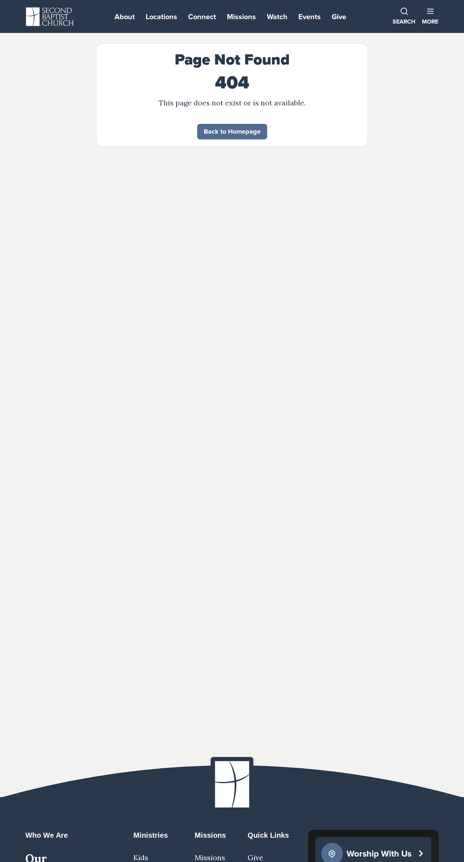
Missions (241, 16)
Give (339, 16)
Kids (140, 857)
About (125, 16)
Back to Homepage (232, 131)
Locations (161, 16)
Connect (202, 16)
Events (309, 16)
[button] (430, 16)
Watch (277, 16)
